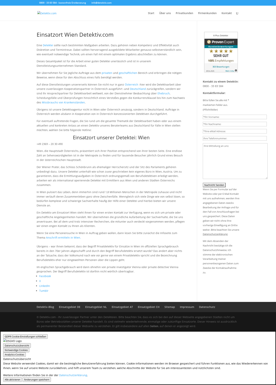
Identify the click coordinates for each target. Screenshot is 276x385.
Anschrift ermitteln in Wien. (63, 237)
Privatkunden (184, 13)
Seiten (154, 326)
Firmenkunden (207, 13)
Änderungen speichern (36, 379)
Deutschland (138, 89)
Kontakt (227, 13)
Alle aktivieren (12, 379)
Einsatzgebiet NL (96, 307)
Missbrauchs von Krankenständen (63, 102)
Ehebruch (164, 93)
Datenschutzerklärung (73, 375)
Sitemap (169, 307)
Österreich (131, 84)
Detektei (48, 45)
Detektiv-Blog (45, 307)
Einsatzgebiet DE (69, 307)
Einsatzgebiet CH (149, 307)
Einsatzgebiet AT (122, 307)
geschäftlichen (128, 73)
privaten (107, 73)
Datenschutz (207, 307)
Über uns (165, 13)
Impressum (187, 307)
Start (151, 13)
